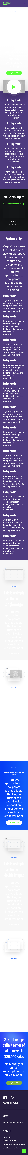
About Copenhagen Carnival (12, 1148)
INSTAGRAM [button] (14, 1103)
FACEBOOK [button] (6, 1103)
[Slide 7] (19, 224)
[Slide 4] (14, 224)
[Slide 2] (11, 224)
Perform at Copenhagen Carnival (14, 1144)
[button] (24, 3)
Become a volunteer (9, 1141)
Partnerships (7, 1137)
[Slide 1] (9, 224)
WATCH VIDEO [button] (13, 653)
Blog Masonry (14, 221)
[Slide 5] (15, 224)
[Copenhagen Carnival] (6, 3)
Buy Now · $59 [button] (14, 73)
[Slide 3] (12, 224)
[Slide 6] (17, 224)
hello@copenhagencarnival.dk (13, 1122)
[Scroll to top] (24, 1151)
